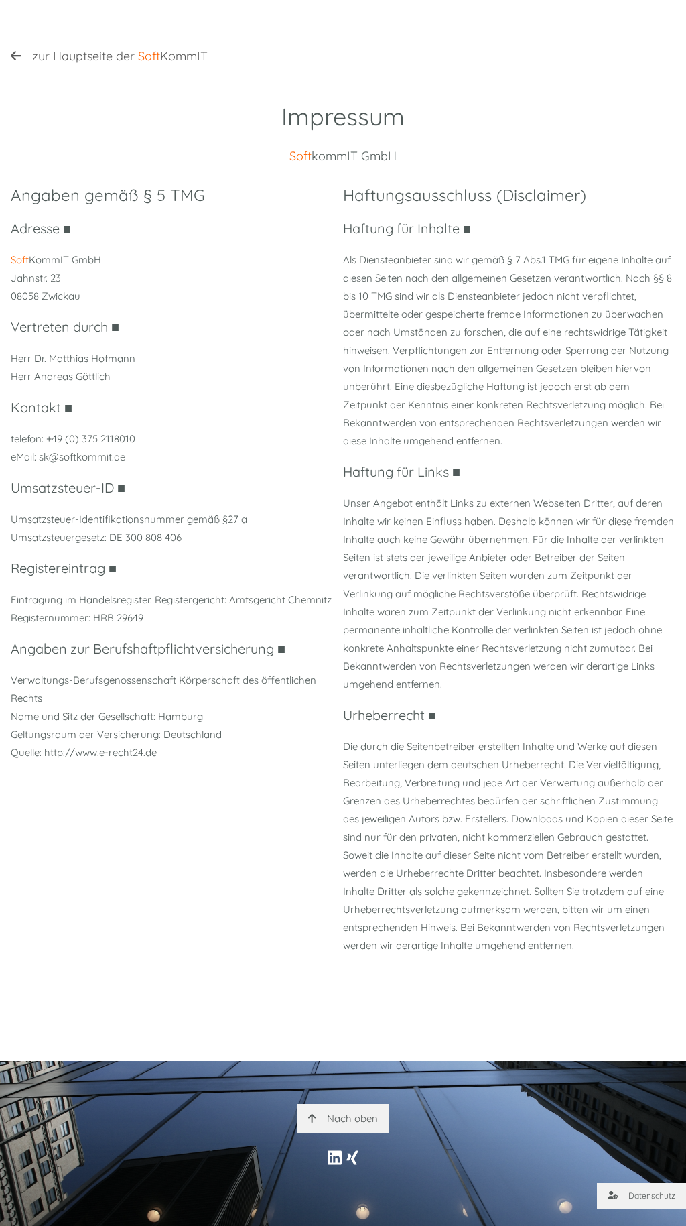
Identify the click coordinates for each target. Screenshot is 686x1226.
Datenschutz (651, 1195)
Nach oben (352, 1118)
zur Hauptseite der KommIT (120, 56)
